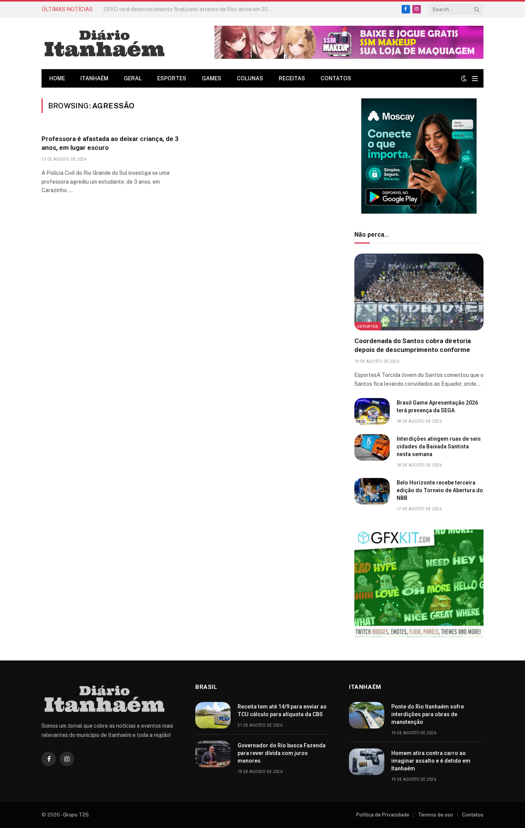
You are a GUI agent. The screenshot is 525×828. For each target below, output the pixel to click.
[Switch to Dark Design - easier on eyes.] (464, 78)
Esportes (171, 78)
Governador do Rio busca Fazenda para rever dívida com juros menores (282, 753)
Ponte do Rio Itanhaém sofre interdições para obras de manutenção (427, 714)
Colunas (250, 78)
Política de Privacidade (382, 815)
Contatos (336, 78)
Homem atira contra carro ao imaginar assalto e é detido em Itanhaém (430, 761)
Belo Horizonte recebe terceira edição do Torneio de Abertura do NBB (440, 490)
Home (57, 78)
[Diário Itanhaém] (105, 43)
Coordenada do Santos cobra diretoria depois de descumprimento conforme (412, 345)
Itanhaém (94, 78)
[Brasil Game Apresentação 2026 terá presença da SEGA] (372, 411)
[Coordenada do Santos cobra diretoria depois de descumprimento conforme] (418, 292)
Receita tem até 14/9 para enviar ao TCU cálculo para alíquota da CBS (189, 9)
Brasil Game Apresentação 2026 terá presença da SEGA (437, 406)
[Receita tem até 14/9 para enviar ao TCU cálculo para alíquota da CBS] (213, 715)
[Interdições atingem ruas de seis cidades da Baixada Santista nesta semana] (372, 447)
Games (211, 78)
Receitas (292, 78)
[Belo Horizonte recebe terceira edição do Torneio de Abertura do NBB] (372, 491)
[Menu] (475, 78)
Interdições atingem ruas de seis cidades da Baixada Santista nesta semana (439, 446)
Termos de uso (435, 815)
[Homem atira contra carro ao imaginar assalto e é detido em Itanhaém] (366, 761)
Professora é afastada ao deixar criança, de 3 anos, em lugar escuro (110, 143)
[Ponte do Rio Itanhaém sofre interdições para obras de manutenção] (366, 715)
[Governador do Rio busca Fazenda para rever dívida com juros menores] (213, 754)
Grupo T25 (76, 815)
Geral (133, 78)
